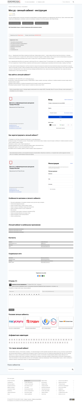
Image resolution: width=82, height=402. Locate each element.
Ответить (39, 284)
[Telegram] (41, 276)
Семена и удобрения (28, 394)
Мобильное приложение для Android (16, 229)
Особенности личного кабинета (17, 45)
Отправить (11, 309)
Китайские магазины (11, 385)
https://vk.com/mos (45, 257)
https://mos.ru (20, 35)
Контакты (13, 48)
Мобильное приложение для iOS (15, 230)
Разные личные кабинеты (63, 380)
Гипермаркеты (10, 382)
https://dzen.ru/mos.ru (45, 262)
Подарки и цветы (62, 390)
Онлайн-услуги (27, 380)
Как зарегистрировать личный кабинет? (19, 43)
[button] (10, 294)
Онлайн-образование (28, 382)
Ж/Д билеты (10, 390)
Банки (9, 394)
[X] (42, 276)
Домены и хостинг (62, 394)
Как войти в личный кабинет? (17, 42)
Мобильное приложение (16, 46)
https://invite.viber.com (45, 246)
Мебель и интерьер (11, 387)
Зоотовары (27, 387)
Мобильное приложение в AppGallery (16, 232)
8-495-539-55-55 (38, 35)
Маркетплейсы (44, 380)
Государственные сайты (63, 392)
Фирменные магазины (63, 382)
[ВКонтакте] (38, 276)
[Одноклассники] (39, 276)
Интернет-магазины (11, 380)
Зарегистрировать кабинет (41, 23)
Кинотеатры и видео (28, 392)
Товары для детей (45, 385)
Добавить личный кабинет (36, 399)
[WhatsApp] (44, 276)
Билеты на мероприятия (29, 390)
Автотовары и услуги (28, 385)
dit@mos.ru (43, 243)
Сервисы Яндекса (45, 392)
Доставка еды (44, 382)
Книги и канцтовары (62, 387)
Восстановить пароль (27, 23)
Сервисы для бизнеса (11, 392)
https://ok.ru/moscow (45, 259)
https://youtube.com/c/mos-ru (47, 260)
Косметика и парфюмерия (63, 385)
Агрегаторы (44, 394)
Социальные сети (14, 49)
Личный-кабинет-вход (14, 1)
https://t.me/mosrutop (45, 244)
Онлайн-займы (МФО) (45, 390)
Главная (25, 399)
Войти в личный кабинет (15, 23)
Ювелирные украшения (46, 387)
